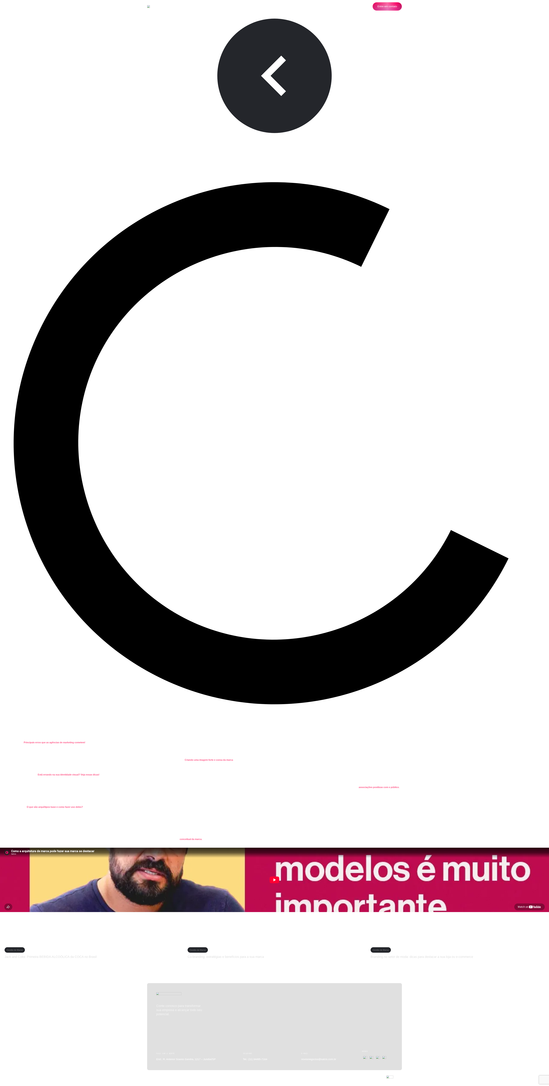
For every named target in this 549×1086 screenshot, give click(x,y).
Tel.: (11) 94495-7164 (255, 1059)
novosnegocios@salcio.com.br (318, 1059)
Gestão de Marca (55, 144)
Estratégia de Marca (18, 144)
